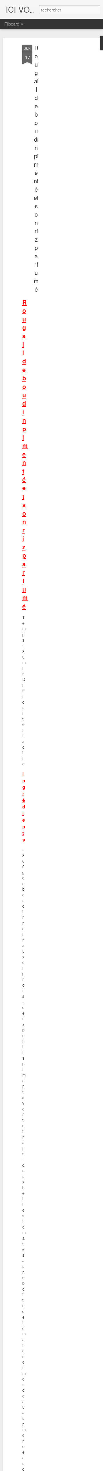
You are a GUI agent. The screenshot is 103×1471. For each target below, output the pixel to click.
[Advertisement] (53, 135)
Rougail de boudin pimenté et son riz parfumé (36, 168)
